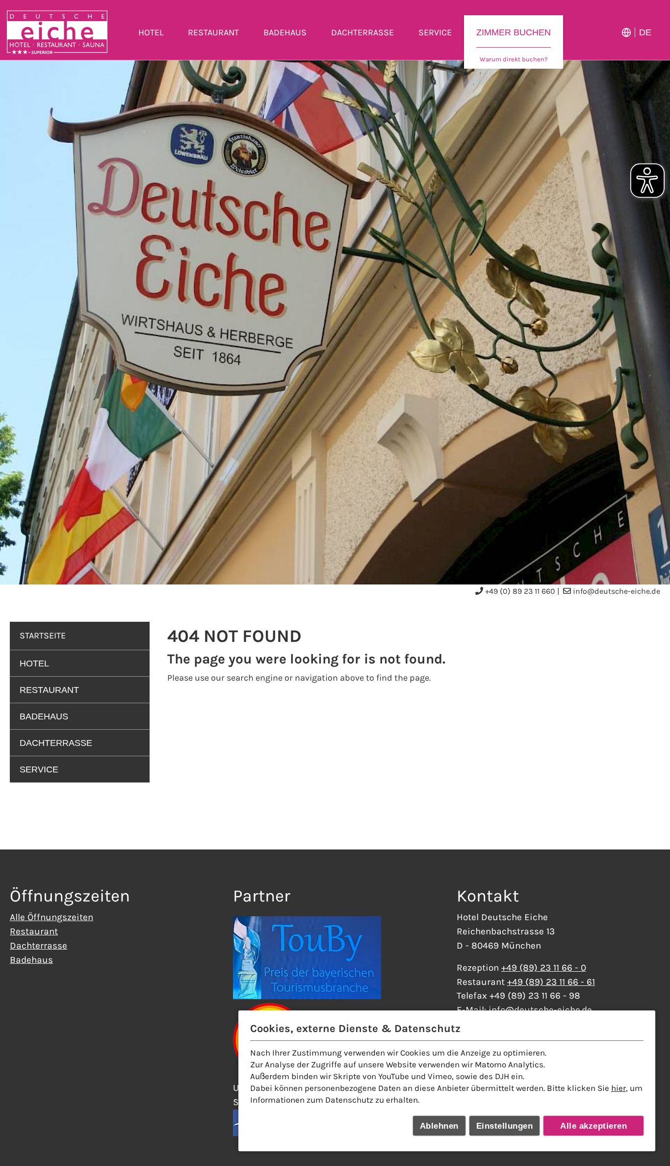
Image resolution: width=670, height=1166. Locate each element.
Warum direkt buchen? (513, 59)
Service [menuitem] (435, 32)
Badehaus (31, 959)
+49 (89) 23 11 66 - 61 (551, 981)
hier (618, 1088)
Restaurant (34, 931)
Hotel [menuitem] (150, 32)
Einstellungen (504, 1126)
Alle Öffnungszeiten (51, 917)
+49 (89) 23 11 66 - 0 (543, 967)
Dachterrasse (38, 945)
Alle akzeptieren (593, 1126)
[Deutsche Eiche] (57, 32)
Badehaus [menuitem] (285, 32)
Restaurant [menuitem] (213, 32)
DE (645, 32)
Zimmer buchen (513, 32)
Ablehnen (439, 1126)
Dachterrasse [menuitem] (362, 32)
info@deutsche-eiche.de (616, 591)
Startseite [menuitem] (43, 635)
